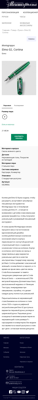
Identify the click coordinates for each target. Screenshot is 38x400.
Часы (22, 17)
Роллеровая (19, 105)
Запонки (6, 23)
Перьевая (7, 105)
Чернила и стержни (26, 362)
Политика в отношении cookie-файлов (23, 397)
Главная (5, 343)
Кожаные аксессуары (26, 24)
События (6, 352)
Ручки (5, 17)
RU (33, 4)
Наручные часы (25, 357)
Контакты (6, 357)
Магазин (6, 348)
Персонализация (10, 12)
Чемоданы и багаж (26, 347)
